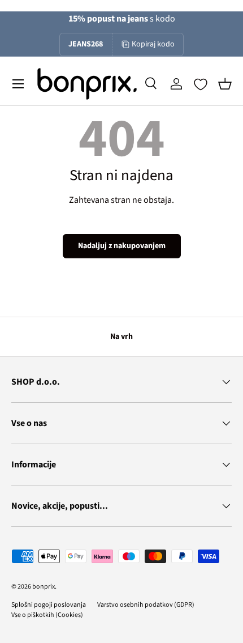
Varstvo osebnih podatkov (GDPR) (145, 605)
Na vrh (121, 336)
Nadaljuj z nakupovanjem (122, 246)
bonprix (43, 586)
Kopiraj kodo (153, 44)
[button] (224, 83)
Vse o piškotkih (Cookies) (47, 615)
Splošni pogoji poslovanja (48, 605)
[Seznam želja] (200, 84)
